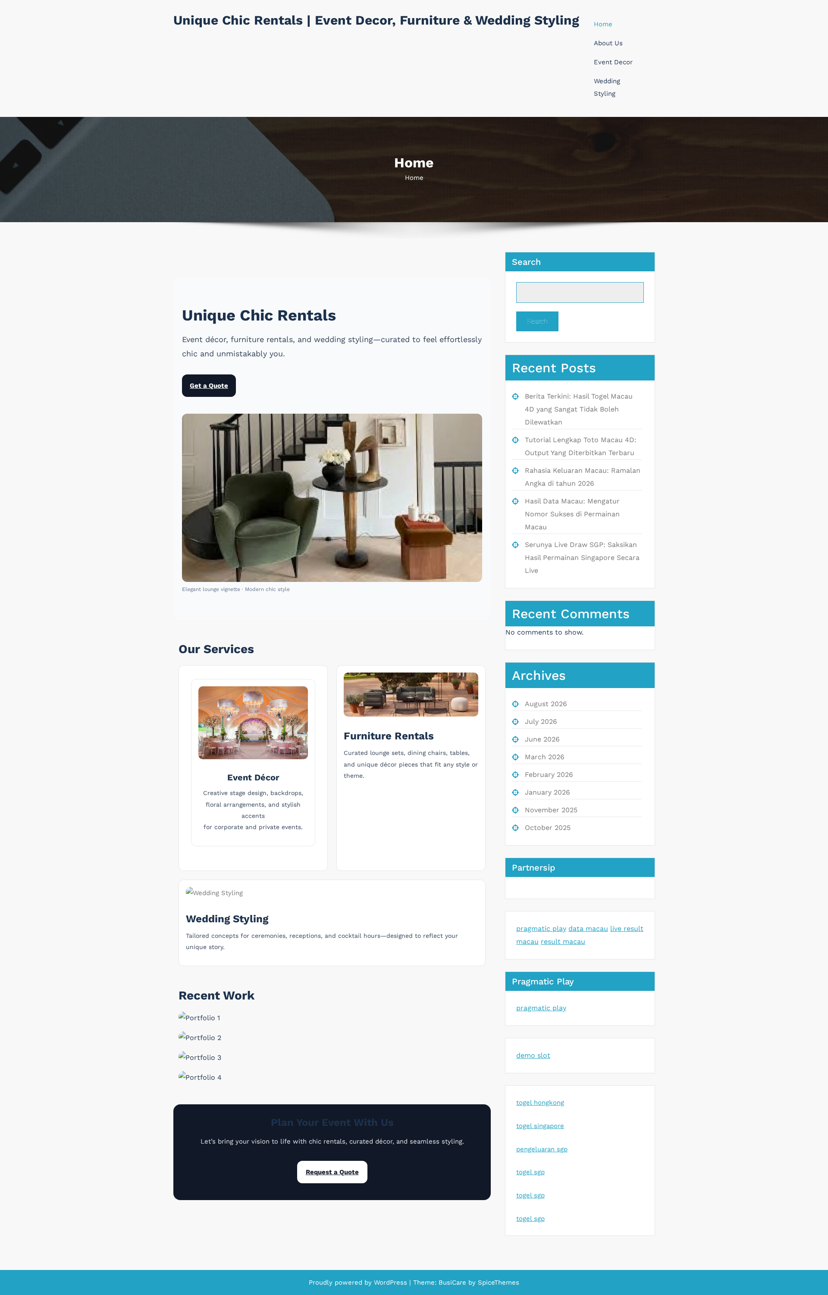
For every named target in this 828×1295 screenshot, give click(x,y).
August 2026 (546, 704)
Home (603, 24)
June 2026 (542, 739)
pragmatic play (541, 928)
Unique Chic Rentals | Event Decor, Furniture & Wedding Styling (376, 20)
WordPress (390, 1282)
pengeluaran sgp (542, 1149)
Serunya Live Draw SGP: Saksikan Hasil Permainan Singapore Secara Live (582, 558)
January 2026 (547, 792)
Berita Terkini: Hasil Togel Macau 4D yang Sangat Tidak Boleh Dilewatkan (579, 409)
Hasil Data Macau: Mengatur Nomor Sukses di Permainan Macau (572, 514)
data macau (588, 928)
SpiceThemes (497, 1282)
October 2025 (548, 828)
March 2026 (545, 757)
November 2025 (551, 810)
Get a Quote (209, 386)
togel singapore (540, 1126)
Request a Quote (332, 1172)
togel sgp (530, 1172)
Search (526, 262)
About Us (608, 43)
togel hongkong (540, 1102)
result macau (563, 941)
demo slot (533, 1055)
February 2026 (549, 774)
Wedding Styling (607, 87)
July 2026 (541, 721)
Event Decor (613, 62)
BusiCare (453, 1282)
